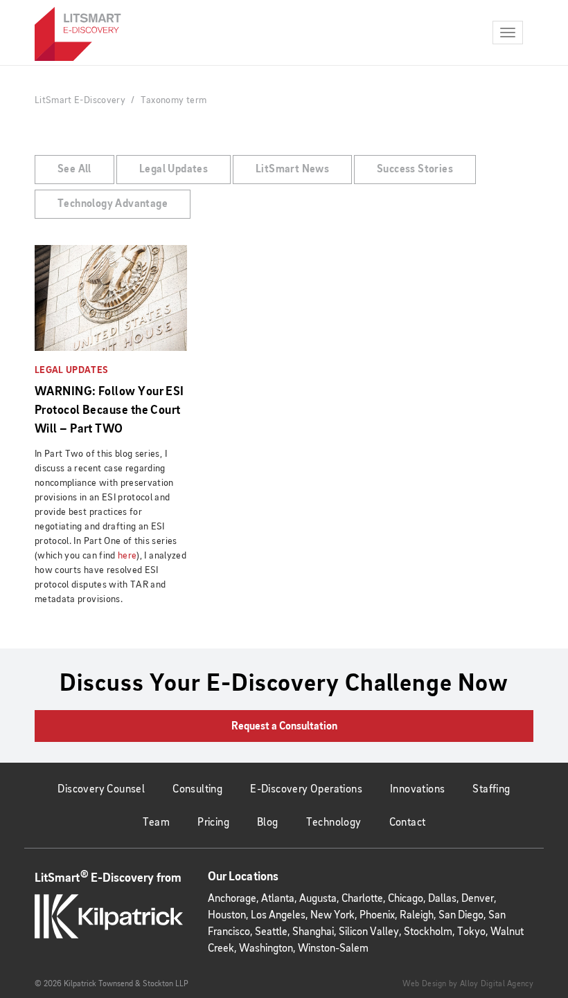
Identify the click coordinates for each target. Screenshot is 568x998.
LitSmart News (292, 169)
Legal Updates (173, 169)
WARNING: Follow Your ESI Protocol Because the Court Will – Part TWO (109, 410)
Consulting (197, 789)
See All (74, 169)
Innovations (417, 789)
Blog (267, 822)
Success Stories (415, 169)
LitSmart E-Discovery (80, 100)
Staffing (491, 789)
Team (156, 822)
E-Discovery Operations (306, 789)
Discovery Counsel (101, 789)
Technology (334, 822)
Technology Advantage (112, 204)
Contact (407, 822)
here (127, 556)
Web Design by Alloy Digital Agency (467, 984)
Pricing (213, 822)
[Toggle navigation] (507, 32)
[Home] (78, 34)
